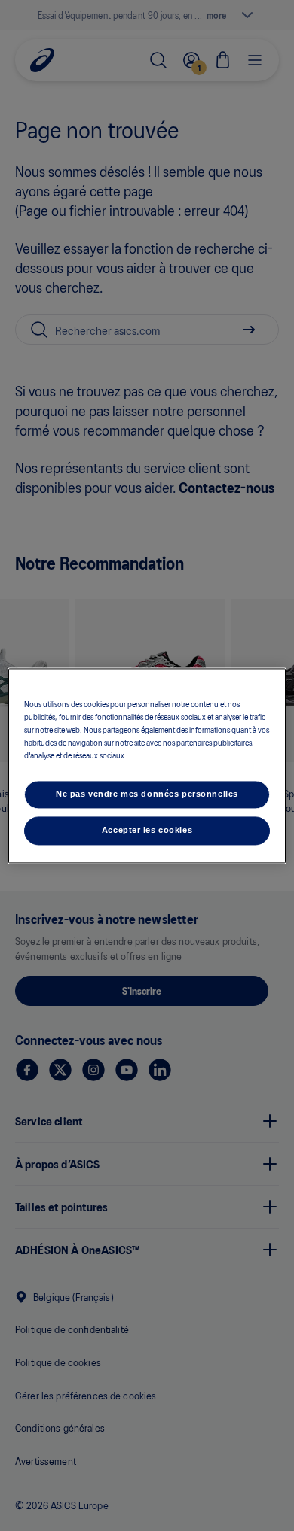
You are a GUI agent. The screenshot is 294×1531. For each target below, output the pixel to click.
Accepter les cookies (147, 829)
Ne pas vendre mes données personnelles (147, 793)
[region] (147, 765)
